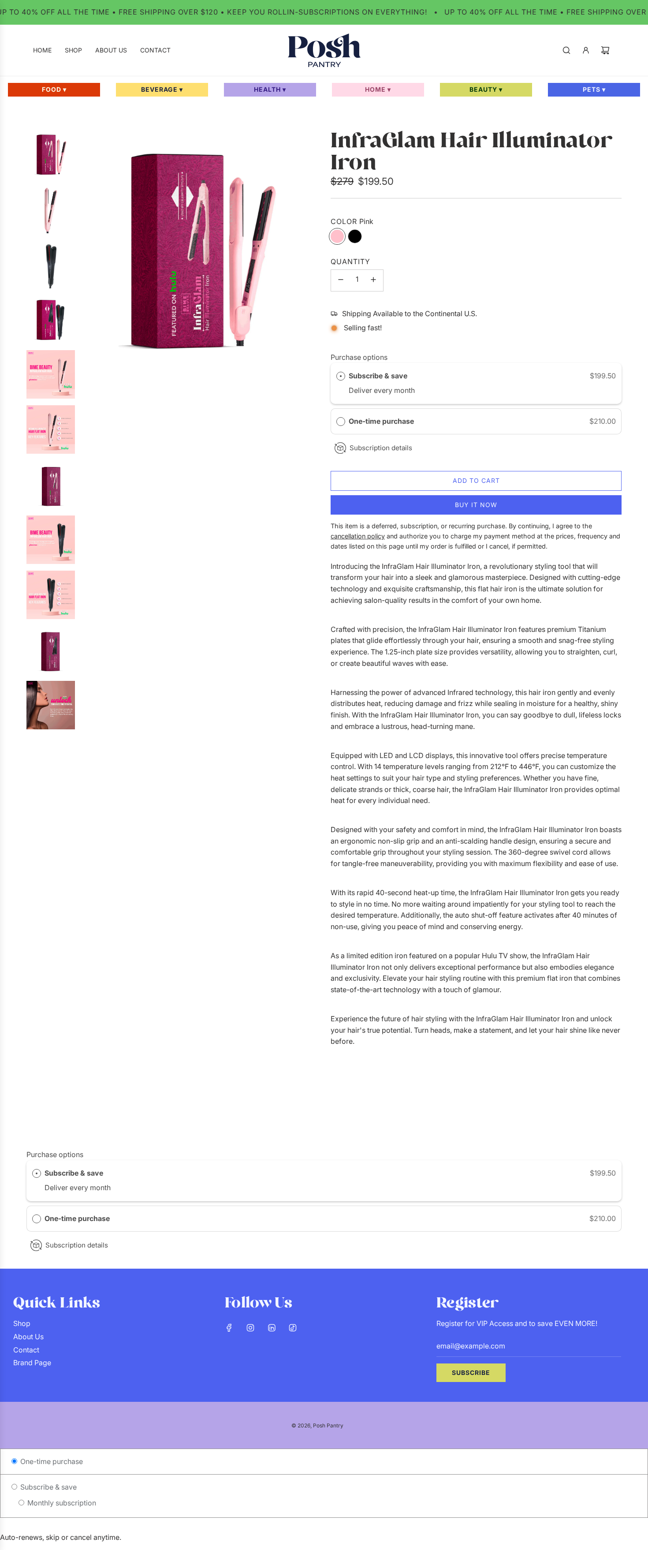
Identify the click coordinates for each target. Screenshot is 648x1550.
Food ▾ (54, 89)
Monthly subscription (61, 1502)
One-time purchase (381, 421)
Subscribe (471, 1372)
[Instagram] (250, 1327)
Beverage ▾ (162, 89)
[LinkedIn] (271, 1327)
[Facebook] (229, 1327)
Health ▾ (270, 89)
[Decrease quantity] (340, 280)
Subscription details (381, 448)
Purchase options (359, 357)
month (404, 390)
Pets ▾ (594, 89)
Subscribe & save (379, 375)
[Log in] (586, 50)
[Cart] (605, 50)
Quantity (350, 261)
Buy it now (476, 504)
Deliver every (371, 390)
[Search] (566, 50)
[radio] (340, 376)
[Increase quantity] (373, 280)
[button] (476, 421)
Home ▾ (378, 89)
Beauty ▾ (486, 89)
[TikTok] (292, 1327)
